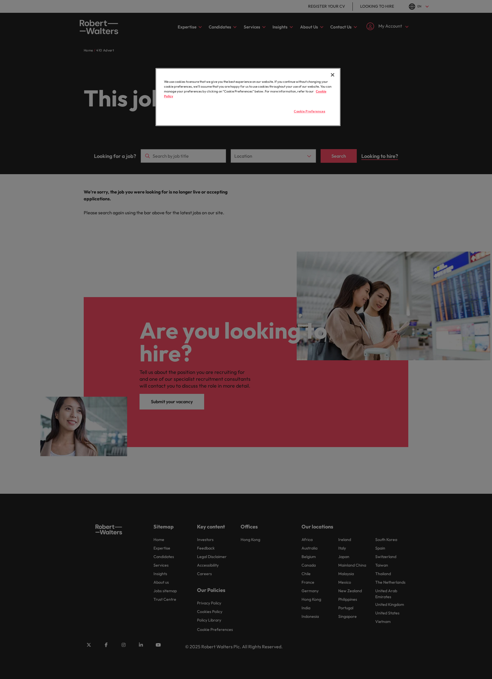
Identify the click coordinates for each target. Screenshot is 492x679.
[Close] (332, 75)
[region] (248, 97)
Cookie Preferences (309, 111)
